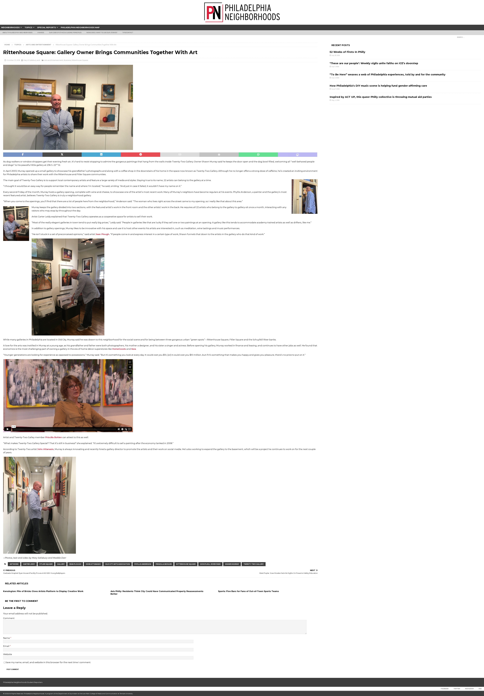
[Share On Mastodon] (297, 154)
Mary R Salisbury (30, 60)
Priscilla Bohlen (53, 437)
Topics (28, 27)
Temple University (126, 693)
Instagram (469, 689)
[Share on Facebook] (22, 154)
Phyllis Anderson (142, 564)
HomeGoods (119, 349)
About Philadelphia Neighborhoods (17, 32)
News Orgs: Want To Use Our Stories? (101, 32)
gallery (61, 564)
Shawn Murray (232, 564)
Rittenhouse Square (80, 60)
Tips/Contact (127, 32)
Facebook (445, 689)
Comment (8, 618)
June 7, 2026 (336, 89)
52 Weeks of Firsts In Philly (347, 51)
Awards (40, 32)
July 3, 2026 (335, 78)
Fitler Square (46, 564)
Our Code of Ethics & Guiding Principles (65, 32)
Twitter (457, 689)
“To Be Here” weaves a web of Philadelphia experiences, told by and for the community (387, 74)
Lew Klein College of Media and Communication (100, 693)
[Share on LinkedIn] (101, 154)
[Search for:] (468, 37)
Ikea (133, 349)
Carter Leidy (29, 564)
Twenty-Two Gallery (254, 564)
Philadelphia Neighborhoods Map (80, 27)
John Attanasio (45, 449)
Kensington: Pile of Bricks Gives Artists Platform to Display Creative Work (43, 591)
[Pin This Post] (140, 154)
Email (6, 646)
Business (67, 60)
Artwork (14, 564)
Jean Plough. (103, 234)
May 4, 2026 (335, 100)
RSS (480, 689)
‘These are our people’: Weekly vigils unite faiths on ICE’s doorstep (374, 63)
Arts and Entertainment (53, 60)
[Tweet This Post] (62, 154)
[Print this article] (219, 154)
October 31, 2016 (13, 60)
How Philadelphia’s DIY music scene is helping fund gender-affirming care (378, 85)
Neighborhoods (10, 27)
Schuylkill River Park (210, 564)
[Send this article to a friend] (180, 154)
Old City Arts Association (117, 564)
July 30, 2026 (336, 55)
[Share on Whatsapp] (258, 154)
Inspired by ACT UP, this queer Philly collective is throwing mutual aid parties (381, 96)
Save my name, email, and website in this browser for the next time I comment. (48, 662)
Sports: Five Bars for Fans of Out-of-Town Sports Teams (248, 591)
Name (6, 638)
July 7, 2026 (335, 66)
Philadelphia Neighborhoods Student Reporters (22, 682)
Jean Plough (75, 564)
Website (7, 654)
